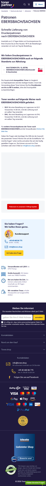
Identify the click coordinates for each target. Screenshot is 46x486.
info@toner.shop (29, 146)
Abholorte (28, 11)
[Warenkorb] (29, 4)
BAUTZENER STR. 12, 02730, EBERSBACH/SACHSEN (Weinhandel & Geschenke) (20, 70)
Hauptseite (4, 11)
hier (5, 326)
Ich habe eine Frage (14, 253)
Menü (40, 4)
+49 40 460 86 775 (15, 240)
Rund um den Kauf (16, 11)
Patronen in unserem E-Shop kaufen (23, 207)
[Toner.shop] (7, 4)
